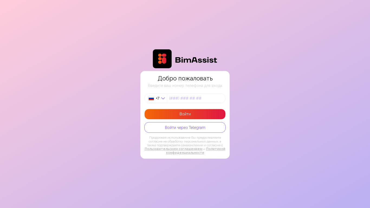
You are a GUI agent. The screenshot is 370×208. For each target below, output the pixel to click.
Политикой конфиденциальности (196, 151)
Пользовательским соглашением (173, 149)
